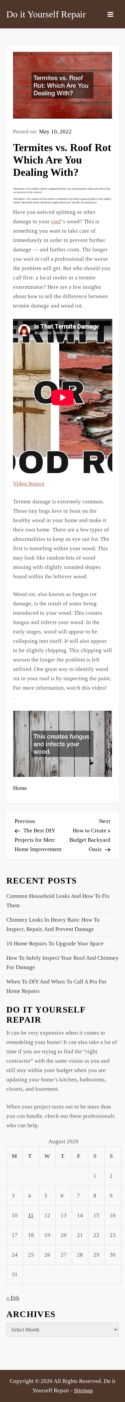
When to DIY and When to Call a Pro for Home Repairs (56, 986)
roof (56, 221)
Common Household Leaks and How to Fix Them (58, 901)
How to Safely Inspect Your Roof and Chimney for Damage (62, 962)
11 (31, 1215)
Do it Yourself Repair (46, 14)
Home (20, 788)
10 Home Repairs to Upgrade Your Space (55, 943)
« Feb (12, 1298)
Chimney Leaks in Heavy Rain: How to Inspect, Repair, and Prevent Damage (53, 924)
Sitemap (83, 1390)
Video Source (29, 483)
